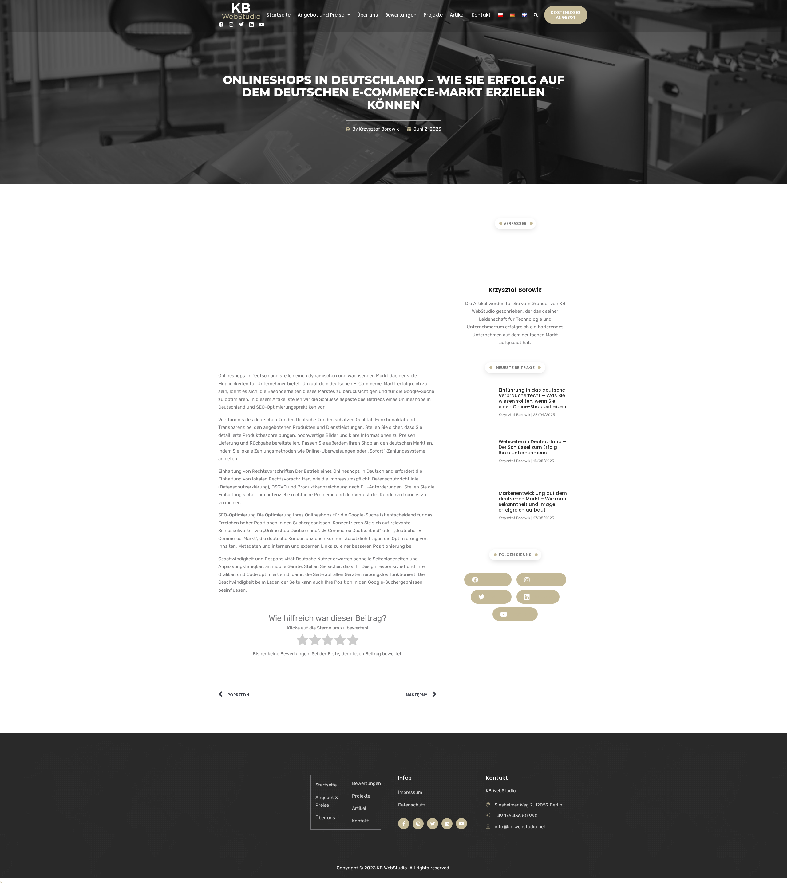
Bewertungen (401, 15)
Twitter (495, 597)
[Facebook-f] (403, 823)
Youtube (519, 614)
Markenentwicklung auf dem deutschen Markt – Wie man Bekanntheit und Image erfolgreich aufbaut (533, 501)
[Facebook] (221, 24)
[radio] (302, 641)
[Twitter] (241, 24)
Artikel (457, 15)
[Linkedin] (251, 24)
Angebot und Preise (321, 15)
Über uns (367, 15)
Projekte (433, 15)
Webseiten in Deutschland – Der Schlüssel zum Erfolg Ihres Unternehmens (532, 447)
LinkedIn (541, 597)
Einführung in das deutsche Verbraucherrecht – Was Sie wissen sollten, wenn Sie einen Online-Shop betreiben (532, 398)
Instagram (545, 579)
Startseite (279, 15)
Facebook (492, 579)
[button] (536, 15)
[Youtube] (261, 24)
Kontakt (481, 15)
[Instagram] (231, 24)
